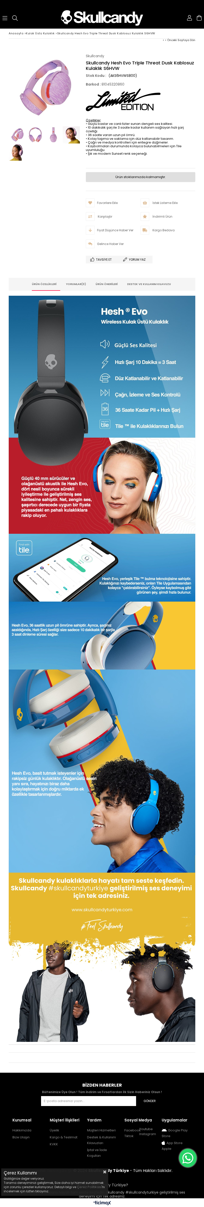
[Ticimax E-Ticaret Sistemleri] (102, 1203)
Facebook (132, 1130)
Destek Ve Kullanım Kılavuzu (149, 284)
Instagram (147, 1134)
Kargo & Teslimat (63, 1137)
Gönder (150, 1101)
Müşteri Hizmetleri (101, 1130)
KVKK (54, 1144)
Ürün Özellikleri (44, 284)
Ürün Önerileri (107, 284)
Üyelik (54, 1130)
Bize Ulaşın (21, 1137)
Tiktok (129, 1136)
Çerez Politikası (89, 1187)
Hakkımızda (21, 1130)
